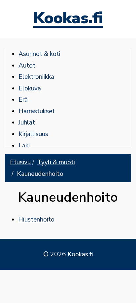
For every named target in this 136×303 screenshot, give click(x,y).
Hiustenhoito (36, 219)
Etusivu (20, 162)
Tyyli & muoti (56, 162)
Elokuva (29, 88)
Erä (23, 99)
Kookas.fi (68, 19)
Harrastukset (36, 111)
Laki (24, 145)
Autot (26, 65)
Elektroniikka (36, 77)
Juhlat (26, 122)
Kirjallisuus (33, 134)
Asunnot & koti (39, 54)
